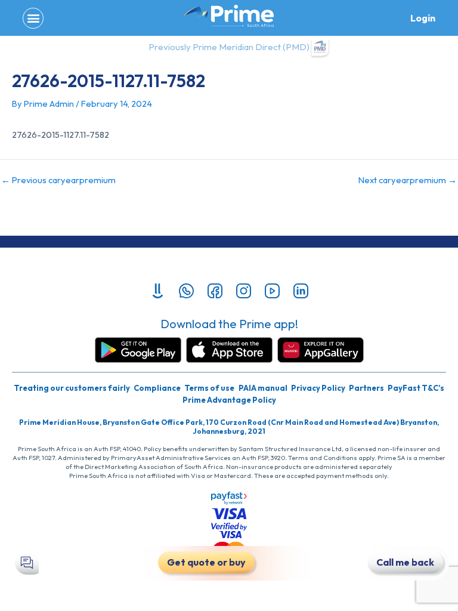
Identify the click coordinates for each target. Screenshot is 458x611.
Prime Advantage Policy (229, 400)
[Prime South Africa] (229, 16)
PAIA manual (263, 388)
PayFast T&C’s (416, 388)
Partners (366, 388)
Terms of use (209, 388)
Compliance (157, 388)
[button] (33, 18)
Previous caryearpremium (58, 180)
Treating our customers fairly (72, 388)
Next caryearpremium (407, 180)
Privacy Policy (318, 388)
